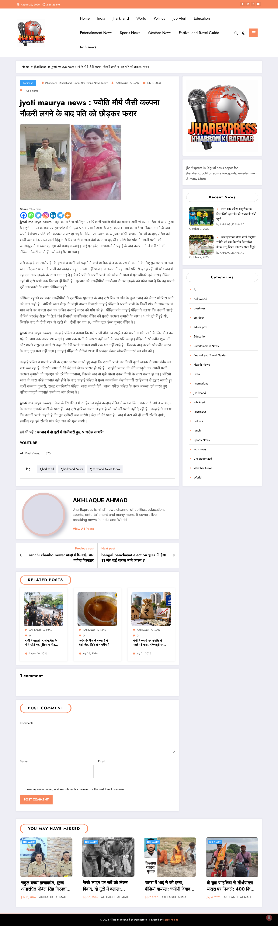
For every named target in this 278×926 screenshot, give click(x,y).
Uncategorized (203, 458)
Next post (108, 548)
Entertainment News (96, 32)
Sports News (130, 32)
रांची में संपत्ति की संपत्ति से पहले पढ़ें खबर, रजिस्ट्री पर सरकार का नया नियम (148, 643)
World (141, 18)
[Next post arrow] (174, 555)
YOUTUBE (28, 443)
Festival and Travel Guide (199, 32)
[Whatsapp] (31, 215)
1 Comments (31, 90)
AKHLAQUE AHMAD (127, 83)
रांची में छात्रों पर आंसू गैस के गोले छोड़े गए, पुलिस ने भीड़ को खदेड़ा (41, 643)
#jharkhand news (69, 83)
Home (85, 18)
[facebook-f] (242, 4)
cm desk (199, 317)
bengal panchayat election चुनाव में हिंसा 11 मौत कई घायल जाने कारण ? (133, 557)
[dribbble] (247, 4)
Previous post (84, 548)
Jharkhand (121, 18)
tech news (88, 47)
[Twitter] (38, 215)
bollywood (200, 299)
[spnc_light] (243, 32)
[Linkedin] (53, 215)
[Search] (236, 33)
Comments (26, 723)
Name (23, 761)
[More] (67, 215)
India (101, 18)
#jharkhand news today (94, 83)
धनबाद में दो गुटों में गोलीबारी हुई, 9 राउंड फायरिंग (70, 432)
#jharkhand (51, 83)
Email (101, 761)
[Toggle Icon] (253, 33)
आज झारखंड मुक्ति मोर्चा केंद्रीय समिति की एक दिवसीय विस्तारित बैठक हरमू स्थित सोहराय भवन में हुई (235, 242)
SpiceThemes (170, 919)
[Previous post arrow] (21, 555)
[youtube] (258, 4)
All (195, 289)
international (201, 383)
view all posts (83, 529)
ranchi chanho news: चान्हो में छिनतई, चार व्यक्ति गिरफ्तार (61, 557)
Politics (159, 18)
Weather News (159, 32)
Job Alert (179, 18)
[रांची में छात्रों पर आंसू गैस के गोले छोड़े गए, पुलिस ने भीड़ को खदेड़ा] (43, 609)
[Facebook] (23, 215)
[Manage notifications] (269, 918)
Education (202, 18)
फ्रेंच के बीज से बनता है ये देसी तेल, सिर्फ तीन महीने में (94, 643)
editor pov (200, 327)
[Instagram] (45, 215)
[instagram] (253, 4)
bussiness (199, 308)
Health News (202, 364)
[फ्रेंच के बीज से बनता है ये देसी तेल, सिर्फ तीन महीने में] (97, 609)
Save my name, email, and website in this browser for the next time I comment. (75, 789)
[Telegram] (60, 215)
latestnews (200, 411)
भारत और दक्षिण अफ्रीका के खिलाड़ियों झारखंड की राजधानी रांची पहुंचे (236, 214)
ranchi (197, 430)
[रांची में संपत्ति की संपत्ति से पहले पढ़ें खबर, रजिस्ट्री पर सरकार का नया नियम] (151, 609)
